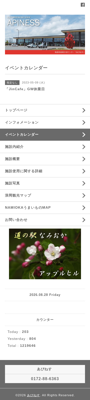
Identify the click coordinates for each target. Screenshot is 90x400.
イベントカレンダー (22, 134)
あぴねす (33, 395)
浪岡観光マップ (18, 195)
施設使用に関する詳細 (23, 171)
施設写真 (12, 183)
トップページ (16, 110)
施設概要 (12, 159)
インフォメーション (22, 122)
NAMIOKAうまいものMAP (28, 207)
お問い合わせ (16, 220)
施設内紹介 (14, 147)
